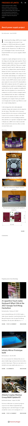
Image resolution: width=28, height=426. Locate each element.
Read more (23, 324)
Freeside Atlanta (10, 3)
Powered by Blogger (15, 421)
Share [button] (22, 231)
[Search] (22, 3)
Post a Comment (11, 324)
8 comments (10, 368)
